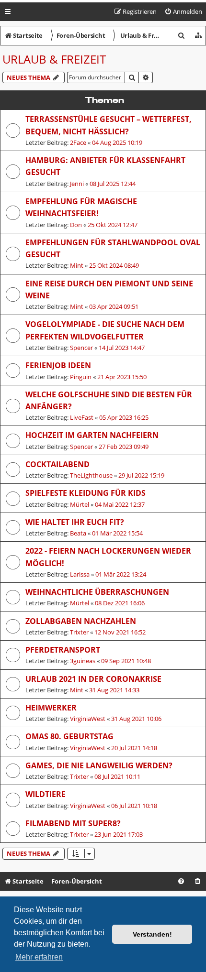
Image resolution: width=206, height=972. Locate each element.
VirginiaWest (87, 718)
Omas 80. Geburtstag (69, 736)
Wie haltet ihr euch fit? (74, 522)
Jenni (77, 183)
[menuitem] (183, 11)
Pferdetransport (62, 649)
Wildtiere (45, 794)
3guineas (82, 660)
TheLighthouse (91, 475)
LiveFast (81, 417)
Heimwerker (51, 707)
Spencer (81, 347)
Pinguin (81, 376)
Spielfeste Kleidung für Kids (85, 493)
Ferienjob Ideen (58, 365)
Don (76, 224)
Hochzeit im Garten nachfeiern (92, 435)
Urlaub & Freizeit (54, 59)
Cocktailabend (57, 464)
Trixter (79, 632)
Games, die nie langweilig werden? (98, 765)
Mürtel (79, 504)
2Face (78, 142)
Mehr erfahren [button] (39, 957)
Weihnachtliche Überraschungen (97, 592)
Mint (76, 265)
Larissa (80, 574)
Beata (78, 533)
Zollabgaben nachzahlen (80, 621)
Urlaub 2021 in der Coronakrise (93, 679)
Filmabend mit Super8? (73, 823)
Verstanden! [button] (152, 934)
